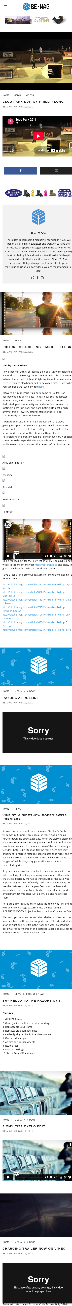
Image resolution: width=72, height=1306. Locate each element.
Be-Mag (7, 107)
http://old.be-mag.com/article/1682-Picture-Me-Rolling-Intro (37, 629)
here (41, 386)
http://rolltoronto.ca (46, 564)
